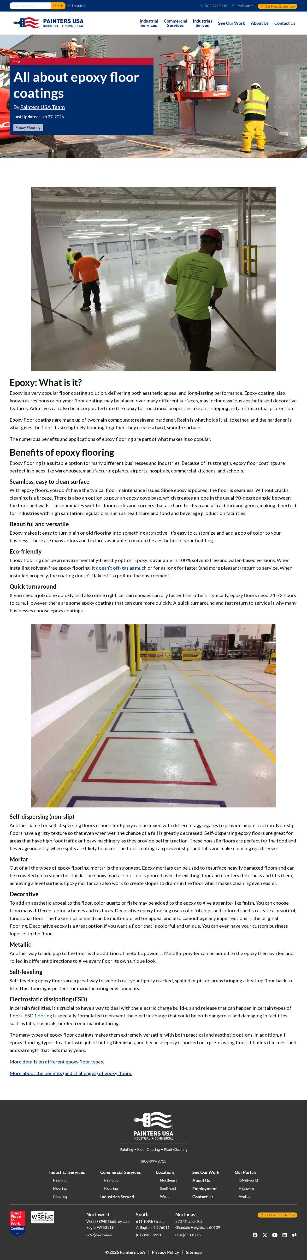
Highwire (246, 1188)
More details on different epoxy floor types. (57, 1061)
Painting (60, 1180)
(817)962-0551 (148, 1234)
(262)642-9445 (99, 1234)
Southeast (168, 1188)
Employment (245, 5)
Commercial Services (120, 1172)
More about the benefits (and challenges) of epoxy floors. (71, 1073)
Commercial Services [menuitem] (175, 23)
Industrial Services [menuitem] (149, 23)
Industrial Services (67, 1172)
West (164, 1196)
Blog (16, 61)
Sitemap (194, 1252)
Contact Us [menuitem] (284, 23)
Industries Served (117, 1196)
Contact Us (202, 1196)
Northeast (168, 1180)
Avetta (244, 1196)
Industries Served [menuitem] (202, 23)
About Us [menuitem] (260, 23)
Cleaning (60, 1196)
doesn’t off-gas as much (121, 568)
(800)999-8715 (216, 5)
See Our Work (205, 1172)
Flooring (60, 1188)
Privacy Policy (165, 1252)
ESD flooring (38, 1015)
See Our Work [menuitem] (231, 23)
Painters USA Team (42, 107)
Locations (79, 5)
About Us (201, 1180)
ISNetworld (248, 1180)
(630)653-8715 (188, 1234)
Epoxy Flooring (28, 127)
